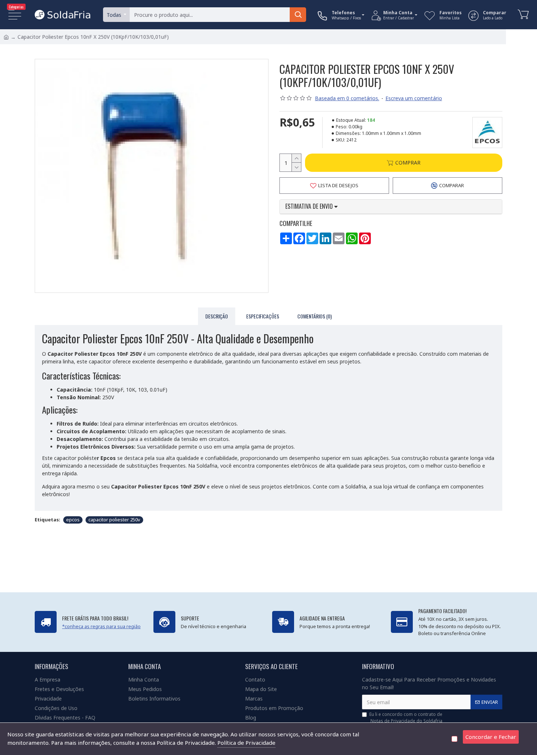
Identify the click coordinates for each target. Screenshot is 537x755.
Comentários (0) (314, 316)
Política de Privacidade (246, 742)
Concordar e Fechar (490, 736)
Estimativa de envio (309, 206)
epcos (73, 519)
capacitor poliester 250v (114, 519)
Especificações (262, 316)
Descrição (216, 316)
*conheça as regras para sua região (101, 626)
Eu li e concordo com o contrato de (405, 717)
